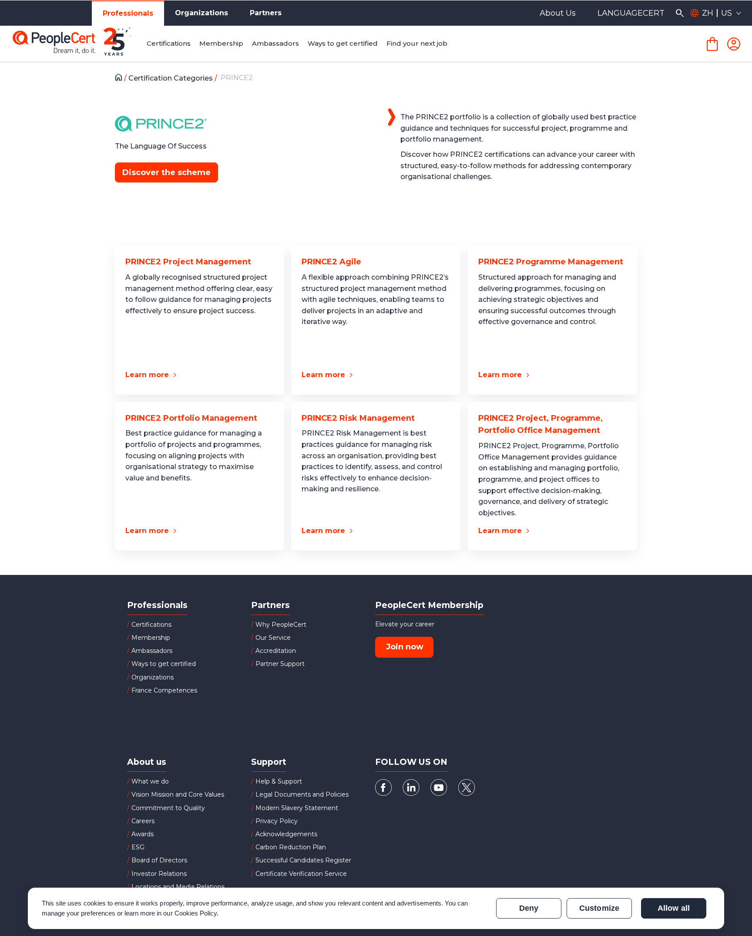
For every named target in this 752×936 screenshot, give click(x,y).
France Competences (164, 690)
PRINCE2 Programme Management (550, 262)
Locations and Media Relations (178, 887)
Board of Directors (159, 860)
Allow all (673, 908)
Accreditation (275, 651)
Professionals (128, 13)
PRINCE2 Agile (331, 262)
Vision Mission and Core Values (177, 794)
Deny (528, 908)
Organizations (201, 13)
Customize (599, 908)
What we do (150, 781)
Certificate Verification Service (301, 874)
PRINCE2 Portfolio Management (191, 418)
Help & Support (278, 781)
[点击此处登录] (734, 44)
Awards (142, 834)
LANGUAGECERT (631, 13)
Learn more (147, 375)
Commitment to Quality (168, 808)
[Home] (121, 78)
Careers (142, 821)
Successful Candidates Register (303, 860)
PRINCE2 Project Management (188, 262)
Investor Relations (159, 874)
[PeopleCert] (78, 44)
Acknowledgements (286, 834)
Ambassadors (151, 651)
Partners (266, 13)
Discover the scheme (166, 172)
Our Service (273, 638)
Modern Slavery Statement (296, 808)
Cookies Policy (196, 913)
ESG (137, 847)
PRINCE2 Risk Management (358, 418)
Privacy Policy (276, 821)
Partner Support (280, 664)
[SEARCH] (679, 13)
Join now (404, 647)
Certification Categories (171, 78)
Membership (150, 638)
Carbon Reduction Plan (290, 847)
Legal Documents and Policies (302, 794)
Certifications (151, 625)
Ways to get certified (163, 664)
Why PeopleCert (280, 625)
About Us (558, 13)
